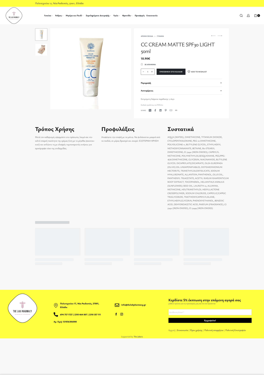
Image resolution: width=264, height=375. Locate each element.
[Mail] (171, 110)
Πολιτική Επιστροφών (235, 330)
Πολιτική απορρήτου (213, 330)
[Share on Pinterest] (165, 110)
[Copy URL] (176, 110)
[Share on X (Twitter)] (150, 110)
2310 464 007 (81, 314)
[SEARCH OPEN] (241, 15)
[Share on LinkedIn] (160, 110)
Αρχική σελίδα (147, 36)
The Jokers (138, 336)
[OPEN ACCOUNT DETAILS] (248, 15)
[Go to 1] (41, 34)
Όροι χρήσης (196, 330)
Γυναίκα (160, 36)
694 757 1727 (66, 314)
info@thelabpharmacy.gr (133, 304)
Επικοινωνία (183, 330)
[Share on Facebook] (155, 110)
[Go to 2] (41, 49)
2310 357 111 (95, 314)
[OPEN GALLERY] (90, 68)
